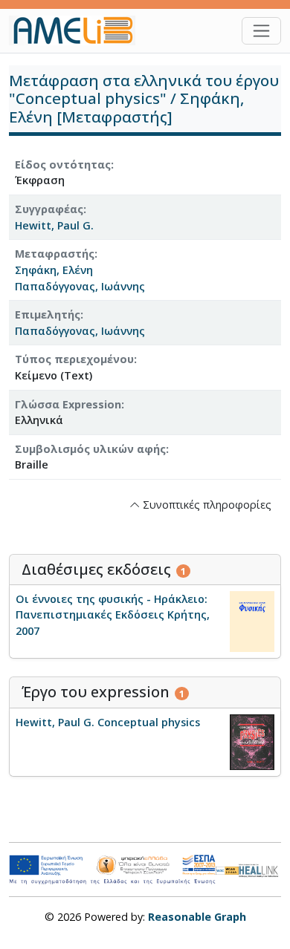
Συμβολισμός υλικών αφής (90, 449)
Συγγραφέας (49, 209)
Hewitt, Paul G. (54, 225)
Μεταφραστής (54, 254)
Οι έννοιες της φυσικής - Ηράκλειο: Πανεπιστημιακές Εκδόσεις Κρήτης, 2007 (113, 615)
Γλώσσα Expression (68, 404)
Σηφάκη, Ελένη (54, 270)
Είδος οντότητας (63, 164)
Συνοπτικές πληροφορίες (205, 505)
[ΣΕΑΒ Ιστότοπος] (260, 869)
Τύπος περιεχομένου (74, 359)
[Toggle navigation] (261, 31)
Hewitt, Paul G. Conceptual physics (108, 722)
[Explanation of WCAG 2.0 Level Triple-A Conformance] (227, 870)
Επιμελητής (47, 314)
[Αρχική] (78, 30)
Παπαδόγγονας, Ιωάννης (80, 286)
